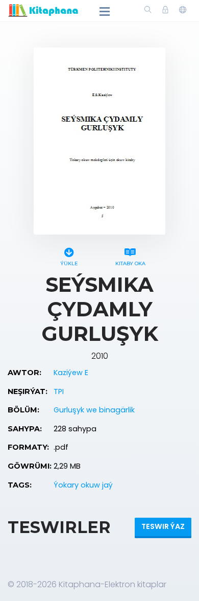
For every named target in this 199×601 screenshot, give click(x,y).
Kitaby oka (130, 263)
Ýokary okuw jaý (83, 485)
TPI (59, 391)
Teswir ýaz (163, 526)
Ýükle (69, 263)
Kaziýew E (71, 372)
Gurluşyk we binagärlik (94, 410)
